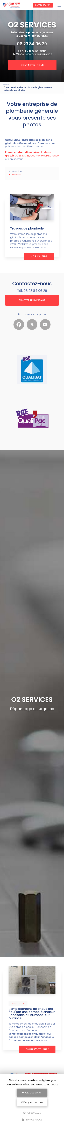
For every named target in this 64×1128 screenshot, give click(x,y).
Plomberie (16, 174)
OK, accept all (33, 1092)
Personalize (33, 1112)
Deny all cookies (33, 1102)
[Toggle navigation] (59, 5)
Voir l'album (39, 256)
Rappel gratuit (43, 5)
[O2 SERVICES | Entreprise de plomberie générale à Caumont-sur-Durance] (11, 5)
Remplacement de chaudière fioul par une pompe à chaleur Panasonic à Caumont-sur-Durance (32, 1013)
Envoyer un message (32, 300)
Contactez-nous (32, 65)
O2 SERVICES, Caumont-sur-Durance (32, 153)
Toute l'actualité (37, 1049)
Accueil (6, 84)
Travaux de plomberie (27, 228)
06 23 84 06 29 (32, 44)
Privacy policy (33, 1119)
